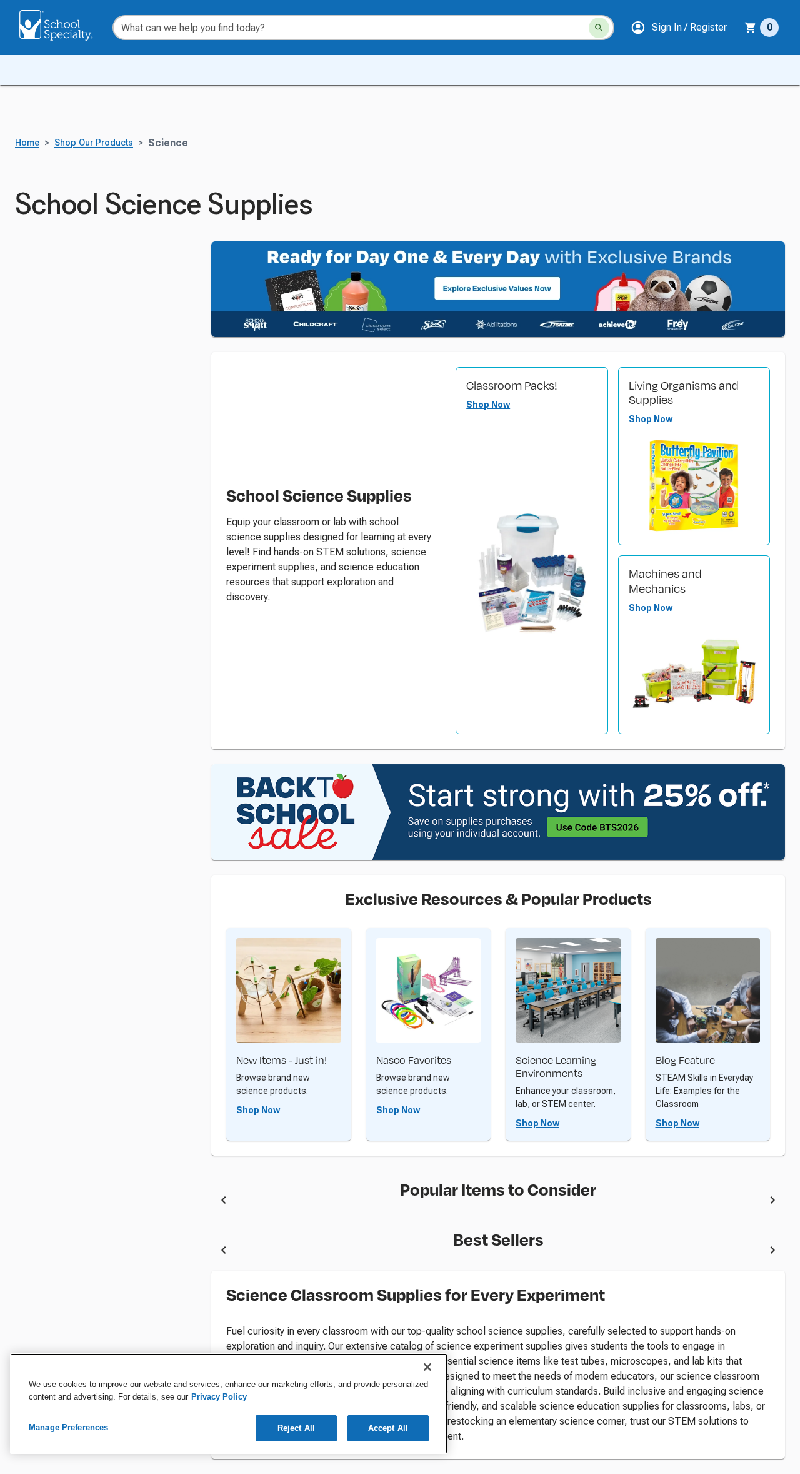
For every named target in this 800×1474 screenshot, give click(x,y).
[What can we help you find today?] (599, 28)
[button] (679, 27)
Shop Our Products (93, 143)
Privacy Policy (219, 1396)
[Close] (427, 1367)
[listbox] (498, 1202)
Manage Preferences (68, 1427)
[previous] (223, 1201)
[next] (772, 1201)
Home (27, 143)
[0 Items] (750, 27)
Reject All (296, 1428)
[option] (333, 1202)
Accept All (388, 1428)
